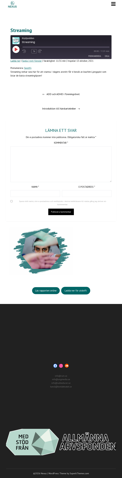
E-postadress (87, 186)
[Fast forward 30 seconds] (45, 51)
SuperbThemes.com (79, 473)
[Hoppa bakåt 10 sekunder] (26, 51)
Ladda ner (15, 60)
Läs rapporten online (46, 290)
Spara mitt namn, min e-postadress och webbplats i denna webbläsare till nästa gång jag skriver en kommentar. (62, 203)
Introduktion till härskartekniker (59, 108)
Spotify (27, 67)
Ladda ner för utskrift (76, 290)
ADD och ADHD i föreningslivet (63, 94)
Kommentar (61, 142)
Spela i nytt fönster (32, 60)
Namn (35, 186)
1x (34, 51)
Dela (107, 56)
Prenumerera (94, 56)
